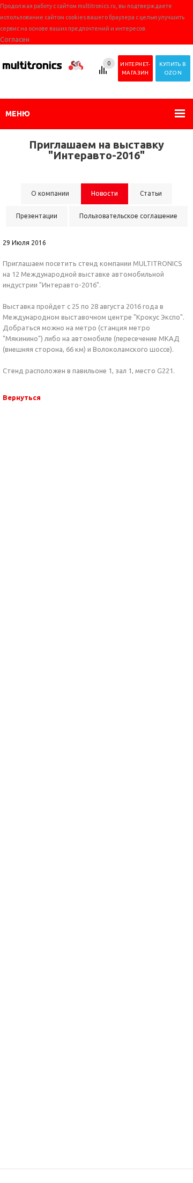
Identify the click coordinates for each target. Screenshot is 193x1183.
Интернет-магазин (135, 68)
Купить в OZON (172, 68)
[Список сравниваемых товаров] (104, 74)
